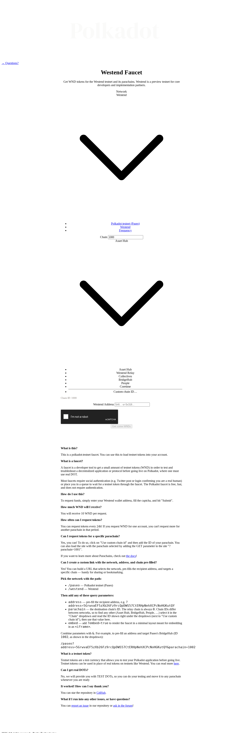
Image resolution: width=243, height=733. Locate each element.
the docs (131, 556)
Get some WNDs (121, 426)
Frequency (125, 230)
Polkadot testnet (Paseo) (125, 223)
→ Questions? (10, 63)
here (176, 663)
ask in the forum (123, 705)
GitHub (101, 692)
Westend (125, 227)
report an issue (80, 705)
